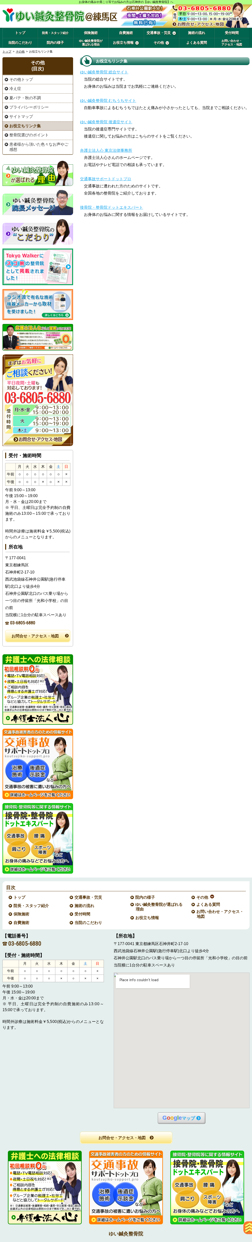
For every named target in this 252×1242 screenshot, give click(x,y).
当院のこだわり (88, 923)
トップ (20, 33)
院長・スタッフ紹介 (31, 906)
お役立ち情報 (147, 918)
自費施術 (21, 923)
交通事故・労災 (88, 897)
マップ (178, 1118)
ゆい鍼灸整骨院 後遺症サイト (106, 122)
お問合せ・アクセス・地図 (35, 636)
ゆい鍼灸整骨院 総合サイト (104, 72)
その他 (20, 51)
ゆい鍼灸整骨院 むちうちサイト (108, 100)
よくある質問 (208, 904)
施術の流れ (84, 906)
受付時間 (82, 914)
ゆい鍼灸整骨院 (126, 1233)
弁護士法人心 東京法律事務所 (106, 150)
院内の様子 (145, 897)
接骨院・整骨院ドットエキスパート (111, 207)
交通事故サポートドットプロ (105, 179)
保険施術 (21, 914)
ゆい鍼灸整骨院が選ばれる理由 (159, 906)
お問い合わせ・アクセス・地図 (220, 913)
